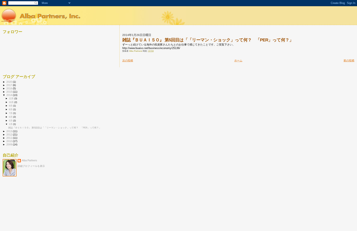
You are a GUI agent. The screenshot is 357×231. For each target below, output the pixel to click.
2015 (9, 91)
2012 (9, 134)
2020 (9, 81)
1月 (11, 124)
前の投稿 (349, 60)
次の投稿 (127, 60)
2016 (9, 88)
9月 (11, 105)
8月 (11, 109)
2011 (9, 137)
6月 (11, 117)
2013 (9, 131)
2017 (9, 85)
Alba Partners (29, 160)
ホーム (238, 60)
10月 (11, 102)
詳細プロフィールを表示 (31, 166)
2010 (9, 141)
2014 (9, 95)
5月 (11, 120)
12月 (11, 98)
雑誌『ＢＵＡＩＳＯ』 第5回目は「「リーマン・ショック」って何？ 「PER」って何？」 (54, 127)
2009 (9, 144)
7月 (11, 113)
